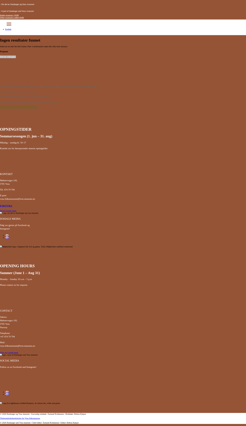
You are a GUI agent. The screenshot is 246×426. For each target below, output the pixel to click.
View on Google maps (9, 352)
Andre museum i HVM (9, 15)
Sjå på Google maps (8, 211)
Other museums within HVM (12, 18)
